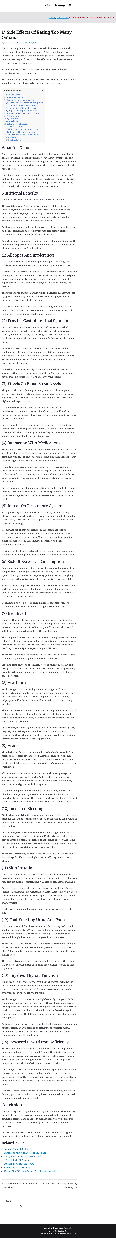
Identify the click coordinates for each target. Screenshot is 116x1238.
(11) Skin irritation (15, 127)
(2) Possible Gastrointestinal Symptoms (24, 103)
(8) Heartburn (13, 119)
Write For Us (72, 1234)
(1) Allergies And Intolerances (20, 100)
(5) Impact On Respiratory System (21, 111)
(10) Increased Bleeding (18, 124)
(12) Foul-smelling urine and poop (23, 129)
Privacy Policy (45, 1234)
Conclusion (11, 137)
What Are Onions (13, 95)
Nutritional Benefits (15, 97)
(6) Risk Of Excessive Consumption (22, 113)
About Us (52, 1231)
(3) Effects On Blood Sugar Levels (21, 105)
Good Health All (58, 5)
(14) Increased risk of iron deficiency (24, 135)
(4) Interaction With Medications (21, 108)
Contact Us (62, 1231)
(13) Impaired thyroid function (20, 132)
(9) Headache (12, 121)
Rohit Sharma (9, 43)
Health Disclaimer (58, 1234)
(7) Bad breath (12, 116)
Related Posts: (16, 140)
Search (8, 1201)
